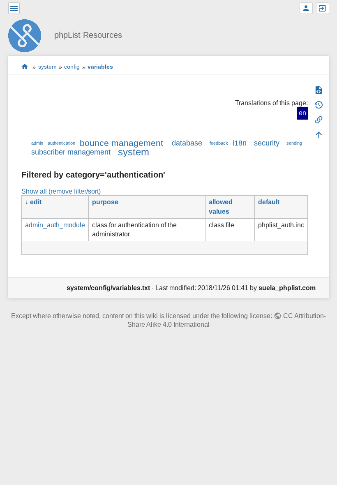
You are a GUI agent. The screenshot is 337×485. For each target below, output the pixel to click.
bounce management (121, 143)
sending (294, 143)
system (47, 67)
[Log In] (322, 8)
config (72, 67)
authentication (61, 143)
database (187, 143)
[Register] (306, 8)
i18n (240, 143)
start (24, 67)
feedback (219, 143)
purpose (105, 202)
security (266, 143)
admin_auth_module (55, 225)
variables (100, 67)
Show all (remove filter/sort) (61, 191)
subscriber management (71, 152)
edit (36, 202)
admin (37, 143)
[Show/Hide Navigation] (14, 8)
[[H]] (28, 34)
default (268, 202)
